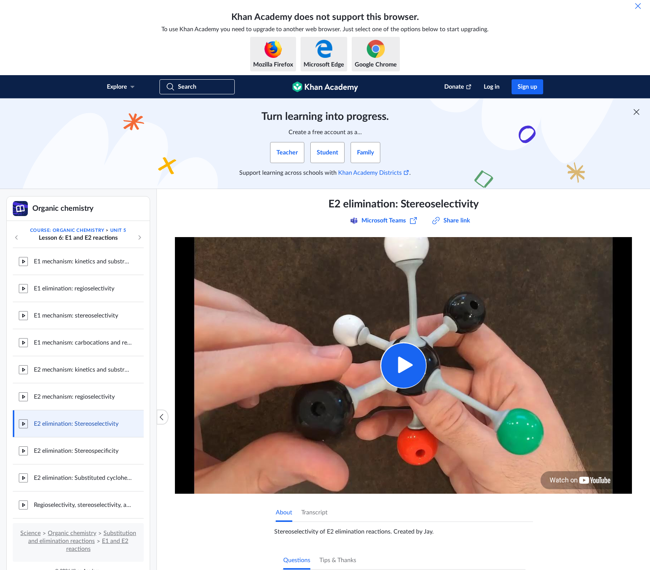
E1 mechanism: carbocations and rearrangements (83, 343)
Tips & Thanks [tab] (337, 560)
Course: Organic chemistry (67, 230)
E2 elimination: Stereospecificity (76, 451)
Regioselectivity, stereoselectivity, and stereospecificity (83, 505)
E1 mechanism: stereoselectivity (76, 316)
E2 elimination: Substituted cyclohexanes (83, 478)
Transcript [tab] (314, 513)
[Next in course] (139, 237)
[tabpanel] (403, 528)
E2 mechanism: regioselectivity (74, 397)
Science (30, 533)
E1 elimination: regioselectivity (74, 289)
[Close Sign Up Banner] (636, 111)
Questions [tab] (296, 560)
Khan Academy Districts (370, 173)
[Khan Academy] (325, 87)
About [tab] (284, 513)
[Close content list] (162, 417)
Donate (454, 87)
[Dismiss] (638, 6)
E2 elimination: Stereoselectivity (76, 424)
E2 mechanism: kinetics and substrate (83, 370)
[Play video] (403, 365)
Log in (492, 87)
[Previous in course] (16, 237)
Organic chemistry (72, 533)
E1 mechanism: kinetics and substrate (83, 262)
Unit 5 (118, 230)
